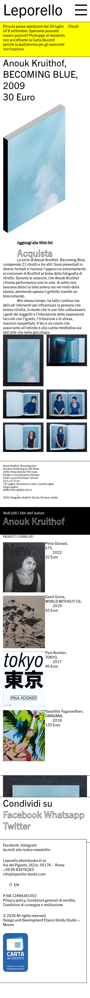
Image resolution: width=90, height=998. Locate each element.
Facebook (22, 814)
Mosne (8, 924)
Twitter (16, 825)
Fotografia (15, 497)
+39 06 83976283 (18, 869)
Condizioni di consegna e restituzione (33, 904)
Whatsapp (64, 814)
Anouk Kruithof (33, 521)
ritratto (54, 497)
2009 (6, 497)
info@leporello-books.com (24, 873)
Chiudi (73, 26)
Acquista (34, 253)
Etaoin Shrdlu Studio (60, 919)
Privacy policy (14, 900)
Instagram (28, 844)
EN (16, 884)
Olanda (35, 497)
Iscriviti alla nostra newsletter (26, 849)
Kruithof (26, 497)
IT (10, 884)
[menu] (81, 10)
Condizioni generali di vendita (51, 900)
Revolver (45, 497)
